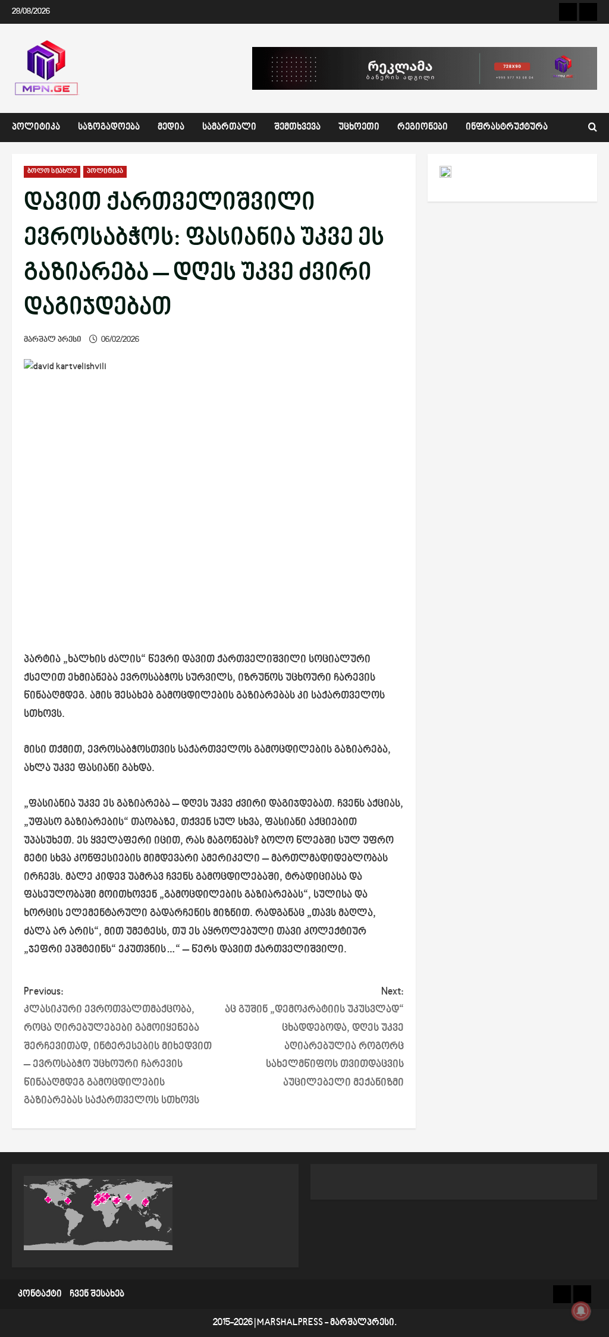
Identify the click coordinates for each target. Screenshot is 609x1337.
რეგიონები (422, 127)
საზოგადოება (109, 127)
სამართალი (229, 127)
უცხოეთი (358, 127)
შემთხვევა (297, 127)
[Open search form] (592, 127)
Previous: (118, 1046)
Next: (314, 1037)
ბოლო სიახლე (52, 171)
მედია (171, 127)
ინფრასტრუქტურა (507, 127)
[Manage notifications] (581, 1310)
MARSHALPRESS (290, 1323)
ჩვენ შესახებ (97, 1294)
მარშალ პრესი (52, 339)
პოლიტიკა (36, 127)
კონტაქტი (40, 1294)
